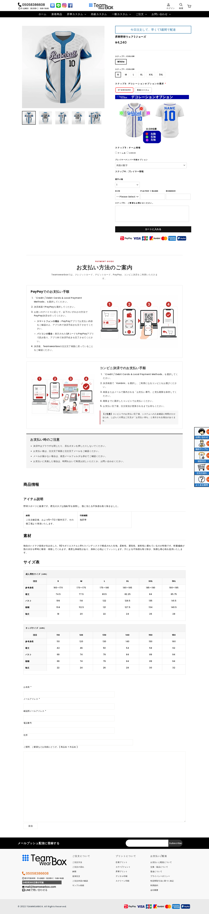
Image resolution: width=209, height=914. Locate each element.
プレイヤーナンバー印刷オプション (131, 160)
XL (141, 74)
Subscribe (175, 843)
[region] (104, 595)
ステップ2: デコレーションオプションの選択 (139, 83)
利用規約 (154, 885)
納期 (74, 871)
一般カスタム (120, 14)
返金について (156, 871)
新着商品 (56, 14)
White (121, 61)
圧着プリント (122, 862)
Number (171, 191)
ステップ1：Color (125, 56)
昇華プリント (122, 871)
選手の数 (119, 179)
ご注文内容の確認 (80, 881)
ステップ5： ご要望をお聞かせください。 (134, 203)
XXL (151, 74)
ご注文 (140, 14)
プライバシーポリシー (160, 876)
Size (117, 191)
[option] (63, 67)
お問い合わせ (160, 14)
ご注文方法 (77, 862)
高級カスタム (99, 14)
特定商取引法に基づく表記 (162, 881)
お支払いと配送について (161, 862)
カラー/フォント (123, 867)
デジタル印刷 (122, 876)
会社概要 (154, 890)
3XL (161, 74)
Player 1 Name (149, 191)
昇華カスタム (75, 14)
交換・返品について (159, 867)
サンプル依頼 (78, 885)
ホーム (42, 14)
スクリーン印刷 (122, 881)
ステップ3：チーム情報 (128, 147)
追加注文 (76, 876)
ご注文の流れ (78, 867)
